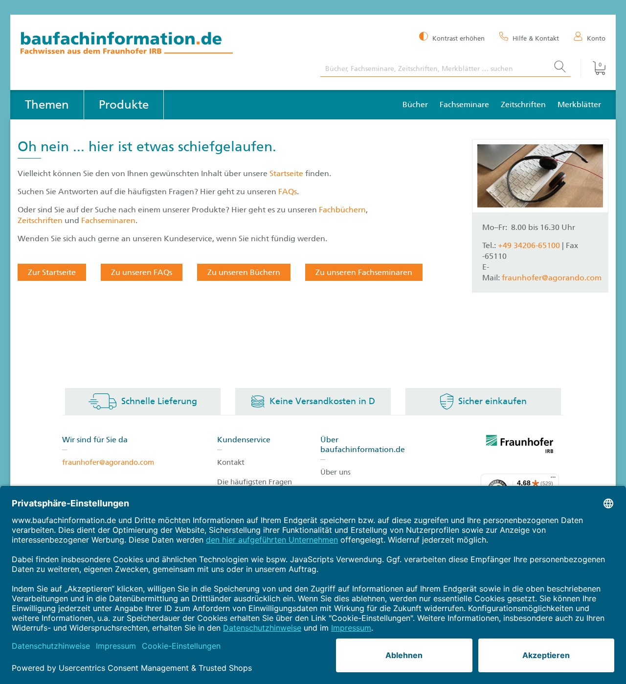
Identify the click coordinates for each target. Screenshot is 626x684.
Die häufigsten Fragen (254, 482)
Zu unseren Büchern (243, 272)
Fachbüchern (342, 209)
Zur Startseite (52, 272)
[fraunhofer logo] (520, 445)
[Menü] (553, 479)
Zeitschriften (523, 104)
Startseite (287, 173)
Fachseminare (464, 104)
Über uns (335, 472)
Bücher (415, 104)
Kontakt (231, 462)
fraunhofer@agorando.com (552, 277)
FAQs (287, 191)
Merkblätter (579, 104)
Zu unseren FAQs (141, 272)
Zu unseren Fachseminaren (363, 272)
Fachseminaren (108, 220)
